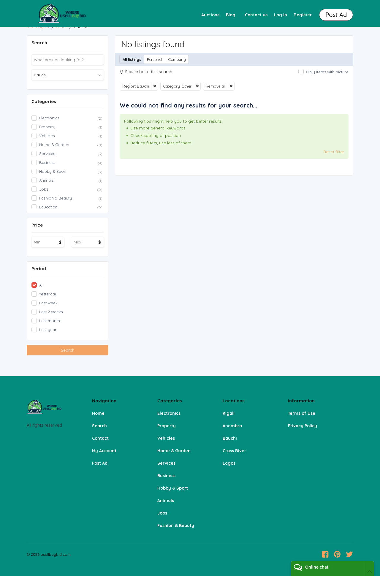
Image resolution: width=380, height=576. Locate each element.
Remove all (215, 86)
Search (68, 350)
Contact (100, 438)
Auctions (210, 15)
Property (166, 425)
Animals (165, 500)
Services (166, 463)
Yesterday (48, 294)
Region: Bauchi (135, 86)
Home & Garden (174, 450)
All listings (132, 59)
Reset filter (333, 151)
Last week (48, 302)
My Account (104, 450)
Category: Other (177, 86)
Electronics (168, 413)
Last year (47, 329)
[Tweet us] (349, 554)
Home (98, 413)
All (41, 285)
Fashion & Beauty (175, 525)
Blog (230, 15)
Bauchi (230, 438)
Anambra (232, 425)
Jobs (162, 513)
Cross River (234, 450)
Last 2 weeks (51, 311)
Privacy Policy (302, 425)
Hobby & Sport (172, 488)
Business (166, 475)
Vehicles (166, 438)
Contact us (256, 15)
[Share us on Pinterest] (337, 554)
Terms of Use (301, 413)
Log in (280, 15)
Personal (154, 59)
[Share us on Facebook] (325, 554)
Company (177, 59)
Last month (49, 320)
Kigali (229, 413)
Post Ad (99, 463)
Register (303, 15)
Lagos (229, 463)
